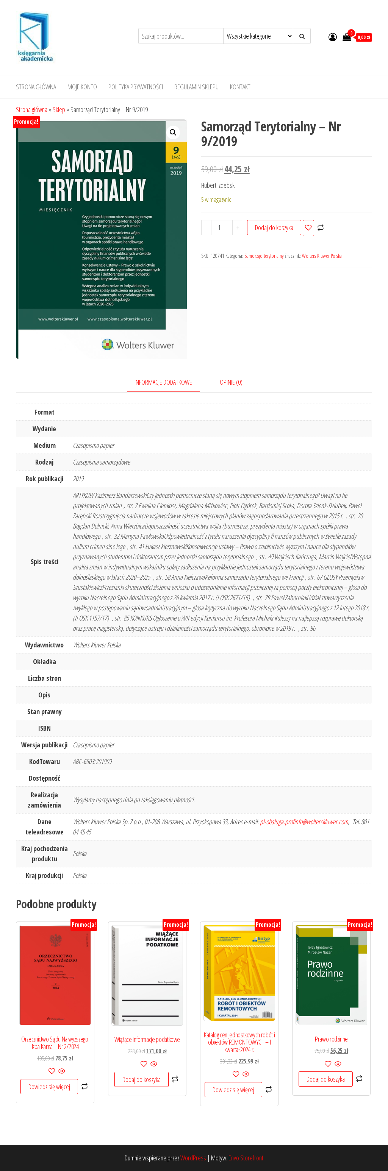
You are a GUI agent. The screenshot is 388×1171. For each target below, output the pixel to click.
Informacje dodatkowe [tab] (163, 382)
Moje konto (82, 86)
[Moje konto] (333, 36)
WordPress (193, 1157)
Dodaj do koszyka (274, 227)
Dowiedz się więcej (49, 1086)
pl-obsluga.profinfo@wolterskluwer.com (304, 821)
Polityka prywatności (135, 86)
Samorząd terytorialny (263, 255)
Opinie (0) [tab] (231, 382)
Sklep (59, 109)
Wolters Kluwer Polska (322, 255)
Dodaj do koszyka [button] (141, 1079)
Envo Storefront (245, 1157)
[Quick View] (61, 1071)
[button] (173, 132)
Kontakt (240, 86)
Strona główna (36, 86)
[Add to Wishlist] (308, 228)
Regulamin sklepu (196, 86)
